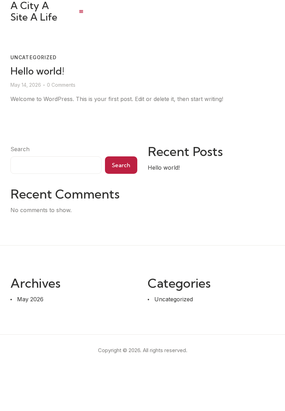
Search (20, 149)
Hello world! (37, 70)
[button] (81, 11)
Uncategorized (33, 57)
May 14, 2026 (25, 85)
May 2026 (30, 299)
